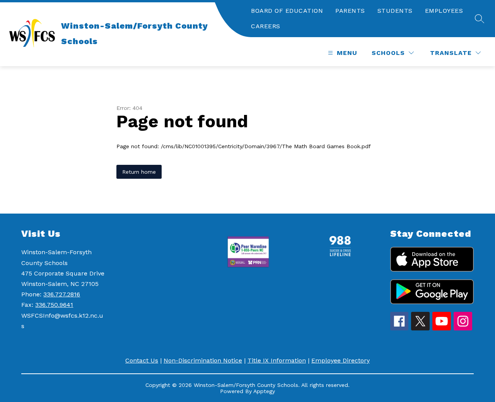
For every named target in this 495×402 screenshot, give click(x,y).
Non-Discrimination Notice (203, 360)
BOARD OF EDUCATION (287, 10)
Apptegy (264, 391)
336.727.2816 (61, 294)
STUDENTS (395, 10)
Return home (139, 172)
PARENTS (350, 10)
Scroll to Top (460, 193)
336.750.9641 (54, 304)
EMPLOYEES (444, 10)
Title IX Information (277, 360)
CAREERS (265, 26)
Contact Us (141, 360)
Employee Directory (340, 360)
